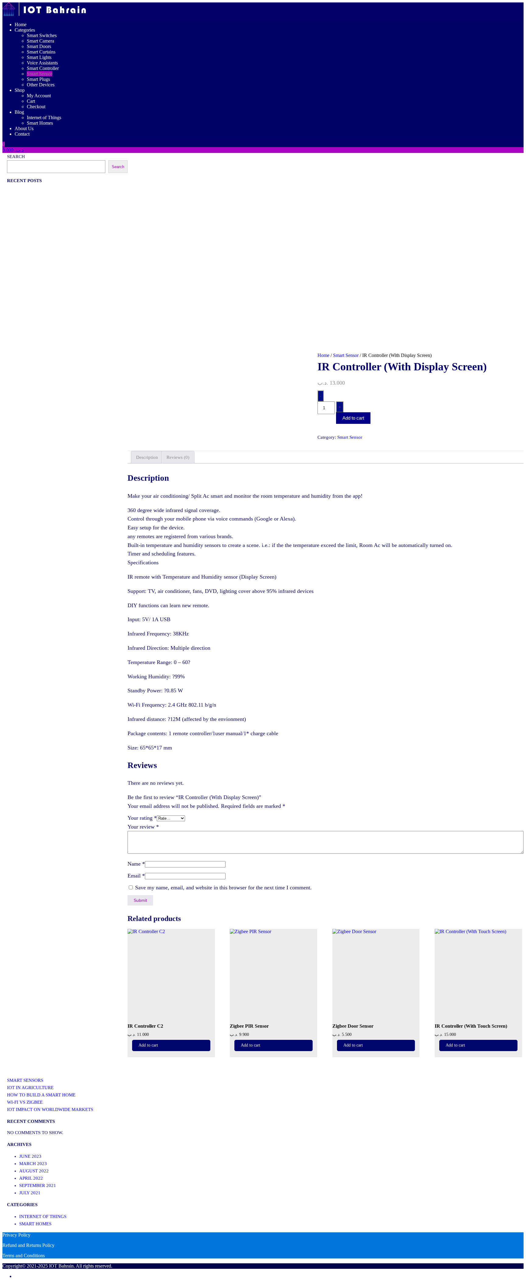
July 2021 (29, 1192)
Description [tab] (147, 457)
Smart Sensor (39, 73)
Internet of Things (44, 117)
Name (136, 864)
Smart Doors (39, 46)
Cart (31, 101)
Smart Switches (42, 35)
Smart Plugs (38, 79)
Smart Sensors (25, 1080)
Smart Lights (39, 57)
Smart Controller (43, 68)
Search (16, 156)
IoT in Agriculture (30, 1087)
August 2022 (34, 1170)
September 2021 (37, 1185)
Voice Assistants (42, 62)
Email (136, 876)
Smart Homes (40, 123)
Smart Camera (40, 40)
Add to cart (353, 418)
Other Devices (40, 84)
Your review (143, 827)
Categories (25, 30)
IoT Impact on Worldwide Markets (50, 1109)
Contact (22, 134)
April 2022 (31, 1178)
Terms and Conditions (23, 1255)
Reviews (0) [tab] (178, 457)
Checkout (36, 106)
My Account (39, 95)
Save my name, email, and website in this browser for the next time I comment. (223, 887)
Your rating (142, 818)
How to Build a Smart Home (41, 1094)
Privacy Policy (16, 1234)
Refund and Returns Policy (28, 1245)
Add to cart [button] (148, 1045)
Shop (20, 90)
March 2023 (33, 1163)
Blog (19, 112)
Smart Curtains (41, 51)
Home (20, 24)
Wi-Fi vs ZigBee (25, 1102)
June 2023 (30, 1156)
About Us (24, 128)
